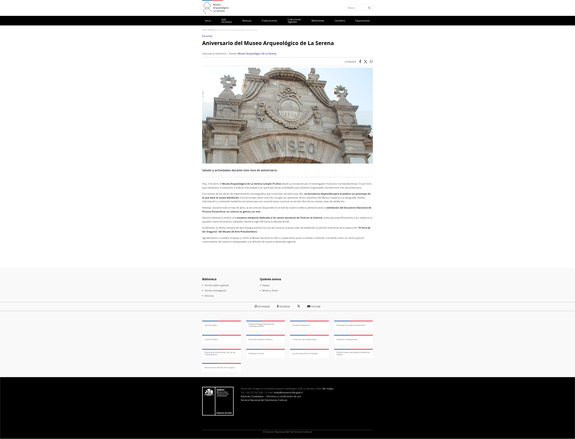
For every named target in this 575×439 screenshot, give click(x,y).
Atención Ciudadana (252, 396)
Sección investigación (215, 290)
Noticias (246, 20)
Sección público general (217, 285)
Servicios (209, 295)
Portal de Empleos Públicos (261, 339)
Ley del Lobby (211, 325)
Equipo (265, 285)
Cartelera (340, 20)
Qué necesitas (226, 20)
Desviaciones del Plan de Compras (220, 367)
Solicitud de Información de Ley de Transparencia (220, 353)
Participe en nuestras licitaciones (350, 325)
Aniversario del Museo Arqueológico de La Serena (268, 43)
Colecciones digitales (294, 20)
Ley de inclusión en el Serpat (305, 353)
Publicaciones (269, 20)
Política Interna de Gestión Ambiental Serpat (353, 353)
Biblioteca (209, 279)
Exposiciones (362, 20)
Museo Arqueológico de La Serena (257, 53)
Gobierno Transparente (346, 339)
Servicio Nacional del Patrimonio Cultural (264, 400)
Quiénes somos (270, 279)
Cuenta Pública (211, 339)
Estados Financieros (301, 325)
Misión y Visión (270, 290)
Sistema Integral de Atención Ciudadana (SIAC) (261, 325)
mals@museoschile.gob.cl (288, 392)
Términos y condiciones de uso (283, 396)
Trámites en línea (256, 353)
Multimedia (317, 20)
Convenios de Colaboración (304, 339)
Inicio (208, 20)
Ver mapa (327, 388)
